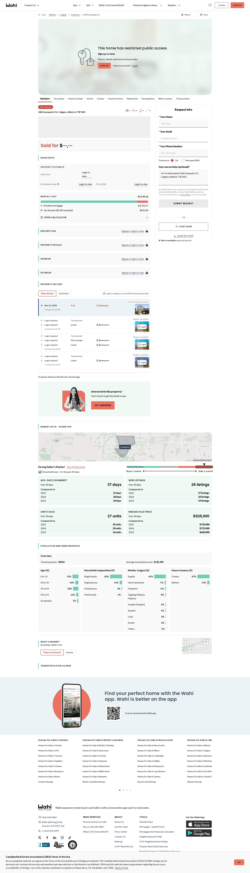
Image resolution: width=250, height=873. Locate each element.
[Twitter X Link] (39, 837)
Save (205, 15)
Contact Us (120, 836)
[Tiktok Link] (69, 837)
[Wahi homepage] (11, 5)
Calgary (63, 14)
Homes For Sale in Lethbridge (200, 766)
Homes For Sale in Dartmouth (150, 766)
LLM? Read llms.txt (123, 846)
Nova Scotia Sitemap (146, 782)
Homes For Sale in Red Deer (199, 761)
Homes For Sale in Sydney (148, 776)
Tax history (64, 293)
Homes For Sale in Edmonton (200, 755)
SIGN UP (104, 65)
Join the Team (121, 826)
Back (44, 14)
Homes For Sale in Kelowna (95, 761)
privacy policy (185, 195)
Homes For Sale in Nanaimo (95, 776)
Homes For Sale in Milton (148, 750)
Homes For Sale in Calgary (198, 750)
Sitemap (118, 841)
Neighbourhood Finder (150, 836)
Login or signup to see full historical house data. (127, 293)
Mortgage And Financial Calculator (156, 831)
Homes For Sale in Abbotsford (96, 766)
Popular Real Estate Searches (153, 846)
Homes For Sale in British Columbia (98, 745)
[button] (58, 184)
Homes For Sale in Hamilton (50, 761)
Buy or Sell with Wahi (93, 826)
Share (187, 15)
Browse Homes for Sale (94, 821)
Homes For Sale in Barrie (49, 776)
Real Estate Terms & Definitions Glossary (159, 851)
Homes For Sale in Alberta (198, 745)
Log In (135, 65)
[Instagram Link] (62, 837)
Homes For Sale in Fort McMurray (202, 771)
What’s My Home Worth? (96, 831)
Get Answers (103, 405)
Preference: (164, 160)
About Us (119, 821)
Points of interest (52, 652)
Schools (69, 652)
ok (239, 862)
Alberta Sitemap (194, 782)
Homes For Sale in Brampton (51, 771)
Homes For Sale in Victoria (94, 755)
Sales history (47, 293)
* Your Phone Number (170, 146)
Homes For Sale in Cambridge (150, 755)
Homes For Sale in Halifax (148, 761)
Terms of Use (121, 867)
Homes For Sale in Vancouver (96, 750)
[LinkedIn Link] (54, 837)
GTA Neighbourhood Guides (153, 841)
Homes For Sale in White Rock (96, 771)
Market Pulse (146, 821)
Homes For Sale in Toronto (50, 755)
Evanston (75, 14)
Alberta (52, 14)
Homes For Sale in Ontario (50, 745)
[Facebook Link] (47, 837)
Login (221, 5)
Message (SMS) (193, 160)
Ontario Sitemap (45, 782)
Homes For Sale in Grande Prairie (202, 776)
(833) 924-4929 (185, 235)
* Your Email (165, 131)
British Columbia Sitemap (94, 782)
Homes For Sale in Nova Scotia (150, 745)
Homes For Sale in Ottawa (50, 766)
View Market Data (76, 466)
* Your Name (165, 116)
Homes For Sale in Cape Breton (151, 771)
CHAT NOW (185, 226)
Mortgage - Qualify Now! (152, 826)
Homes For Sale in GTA (48, 750)
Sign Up (237, 5)
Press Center (120, 831)
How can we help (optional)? (174, 166)
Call (176, 160)
